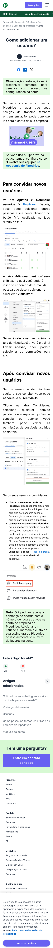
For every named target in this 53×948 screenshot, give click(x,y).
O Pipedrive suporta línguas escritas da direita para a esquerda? (25, 698)
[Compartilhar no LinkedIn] (25, 70)
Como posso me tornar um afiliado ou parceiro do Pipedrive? (26, 722)
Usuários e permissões (24, 25)
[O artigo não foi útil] (22, 666)
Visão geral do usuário (16, 707)
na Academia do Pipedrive (23, 163)
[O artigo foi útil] (5, 666)
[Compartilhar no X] (31, 70)
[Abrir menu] (47, 5)
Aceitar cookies (26, 943)
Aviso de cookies (21, 930)
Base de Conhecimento (14, 22)
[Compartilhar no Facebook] (18, 70)
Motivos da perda (14, 731)
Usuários (29, 204)
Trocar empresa (40, 551)
